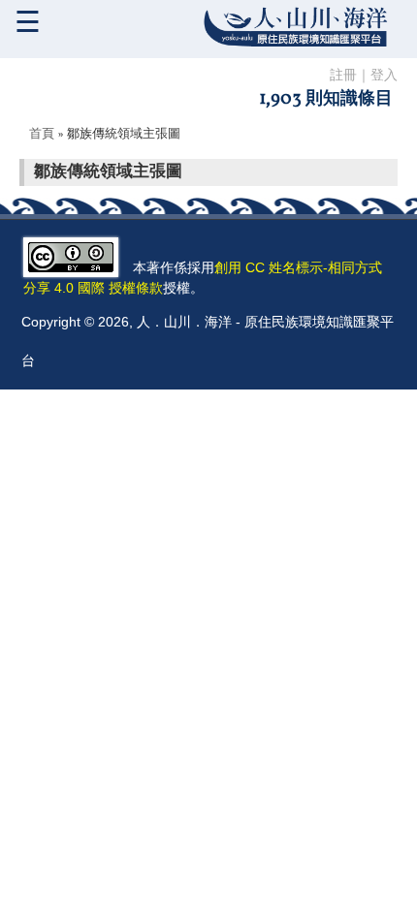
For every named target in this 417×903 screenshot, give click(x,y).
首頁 (41, 134)
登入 (384, 76)
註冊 (343, 76)
